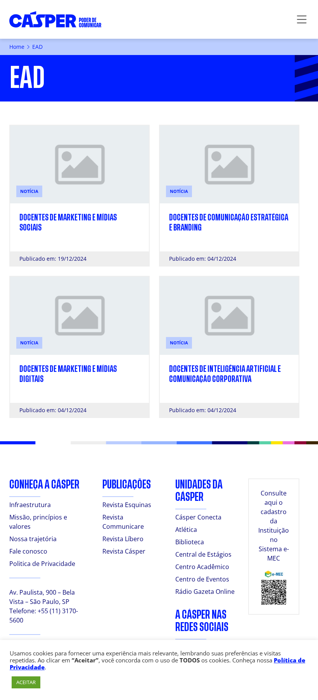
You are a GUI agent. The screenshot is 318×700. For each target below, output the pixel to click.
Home (16, 46)
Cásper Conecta (198, 517)
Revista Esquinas (126, 504)
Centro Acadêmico (202, 566)
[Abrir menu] (302, 19)
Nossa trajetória (33, 539)
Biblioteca (189, 542)
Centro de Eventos (202, 579)
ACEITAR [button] (26, 682)
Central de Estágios (203, 554)
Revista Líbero (122, 539)
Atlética (186, 529)
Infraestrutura (30, 504)
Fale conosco (28, 551)
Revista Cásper (123, 551)
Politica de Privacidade (42, 563)
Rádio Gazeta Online (205, 591)
